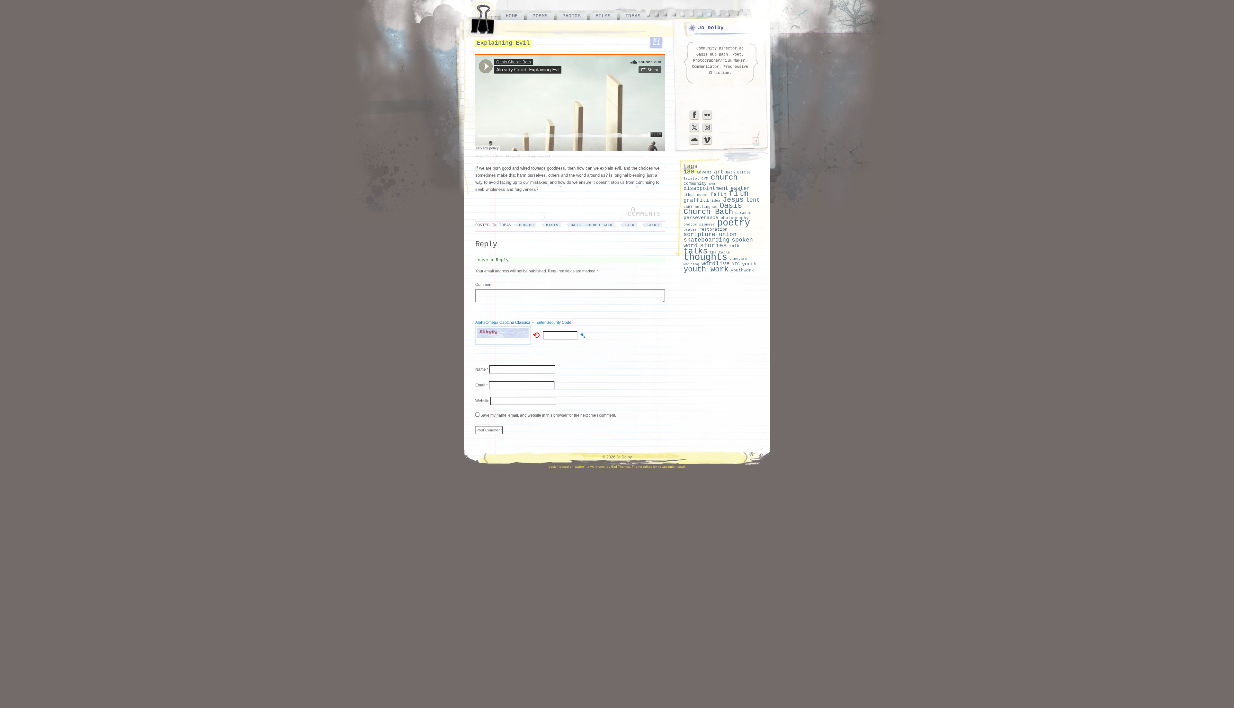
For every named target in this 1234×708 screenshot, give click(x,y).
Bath (730, 172)
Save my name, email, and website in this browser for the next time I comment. (548, 415)
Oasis (552, 225)
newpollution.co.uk (671, 466)
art (719, 172)
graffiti (696, 200)
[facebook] (694, 119)
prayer (690, 230)
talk (630, 225)
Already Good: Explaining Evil (528, 156)
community (695, 183)
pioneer (707, 224)
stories (713, 245)
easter (740, 188)
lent (753, 200)
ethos (689, 195)
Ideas (633, 16)
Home (512, 16)
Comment (483, 284)
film (738, 194)
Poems (540, 16)
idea (715, 201)
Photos (571, 16)
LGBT (688, 207)
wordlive (716, 264)
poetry (733, 223)
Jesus (733, 200)
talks (653, 225)
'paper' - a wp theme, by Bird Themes (602, 466)
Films (603, 16)
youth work (706, 269)
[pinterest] (707, 131)
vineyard (738, 259)
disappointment (706, 188)
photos (690, 224)
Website (482, 401)
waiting (691, 264)
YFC (736, 264)
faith (719, 195)
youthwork (742, 270)
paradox (743, 213)
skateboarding (706, 240)
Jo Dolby (711, 28)
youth (749, 264)
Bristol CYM (696, 179)
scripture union (710, 234)
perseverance (701, 217)
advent (704, 172)
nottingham (706, 207)
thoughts (705, 257)
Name (481, 369)
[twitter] (694, 131)
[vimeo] (707, 144)
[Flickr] (707, 119)
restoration (713, 229)
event (702, 195)
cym (712, 184)
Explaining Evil (503, 43)
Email (481, 385)
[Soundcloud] (694, 144)
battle (744, 172)
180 (689, 172)
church (526, 225)
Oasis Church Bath (489, 156)
